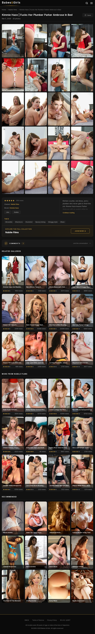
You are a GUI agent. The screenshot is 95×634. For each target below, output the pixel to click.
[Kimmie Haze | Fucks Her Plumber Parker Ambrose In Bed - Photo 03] (82, 40)
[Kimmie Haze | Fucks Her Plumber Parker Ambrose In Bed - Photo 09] (36, 109)
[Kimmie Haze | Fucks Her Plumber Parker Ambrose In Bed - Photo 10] (59, 109)
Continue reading (68, 213)
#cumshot (29, 222)
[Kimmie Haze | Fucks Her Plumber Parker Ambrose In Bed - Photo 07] (82, 75)
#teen (62, 222)
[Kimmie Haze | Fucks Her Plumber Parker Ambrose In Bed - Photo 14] (59, 143)
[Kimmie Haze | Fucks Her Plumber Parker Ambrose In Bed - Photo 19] (82, 177)
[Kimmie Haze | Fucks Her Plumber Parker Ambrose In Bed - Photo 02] (59, 40)
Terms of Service (38, 620)
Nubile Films (12, 10)
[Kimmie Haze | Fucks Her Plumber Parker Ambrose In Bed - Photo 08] (13, 109)
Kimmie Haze (14, 208)
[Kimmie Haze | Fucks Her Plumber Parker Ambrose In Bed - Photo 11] (82, 109)
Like (7, 212)
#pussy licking (40, 222)
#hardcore (19, 222)
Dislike (16, 212)
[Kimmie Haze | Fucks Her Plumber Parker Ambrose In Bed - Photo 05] (36, 75)
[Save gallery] (21, 259)
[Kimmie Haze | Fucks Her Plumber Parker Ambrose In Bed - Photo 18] (59, 177)
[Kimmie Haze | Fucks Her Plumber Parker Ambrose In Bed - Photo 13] (36, 143)
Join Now (79, 231)
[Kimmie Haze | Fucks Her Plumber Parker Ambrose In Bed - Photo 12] (13, 143)
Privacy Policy (52, 620)
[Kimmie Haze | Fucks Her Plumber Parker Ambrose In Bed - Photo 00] (13, 40)
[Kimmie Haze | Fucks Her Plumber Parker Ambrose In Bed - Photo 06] (59, 75)
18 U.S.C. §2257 (65, 620)
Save (89, 15)
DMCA (27, 620)
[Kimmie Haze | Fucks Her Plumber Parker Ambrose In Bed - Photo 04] (13, 75)
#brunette (8, 222)
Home (4, 10)
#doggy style (52, 222)
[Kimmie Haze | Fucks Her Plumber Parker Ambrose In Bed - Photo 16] (13, 177)
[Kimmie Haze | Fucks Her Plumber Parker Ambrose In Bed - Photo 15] (82, 143)
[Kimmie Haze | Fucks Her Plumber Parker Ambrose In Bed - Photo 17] (36, 177)
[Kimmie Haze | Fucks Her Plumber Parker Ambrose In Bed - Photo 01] (36, 40)
